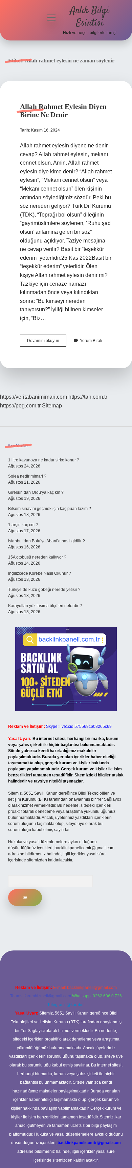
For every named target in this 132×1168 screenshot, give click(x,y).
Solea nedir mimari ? (27, 476)
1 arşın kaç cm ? (23, 524)
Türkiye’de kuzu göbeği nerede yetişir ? (44, 589)
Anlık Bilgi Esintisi (89, 17)
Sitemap (52, 405)
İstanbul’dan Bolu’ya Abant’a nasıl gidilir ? (46, 541)
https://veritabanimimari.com (33, 397)
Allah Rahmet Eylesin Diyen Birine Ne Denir (63, 111)
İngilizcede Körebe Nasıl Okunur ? (39, 573)
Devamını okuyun (46, 342)
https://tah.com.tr (87, 397)
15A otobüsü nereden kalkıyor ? (37, 557)
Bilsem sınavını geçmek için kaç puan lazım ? (49, 508)
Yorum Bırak (91, 340)
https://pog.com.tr (20, 405)
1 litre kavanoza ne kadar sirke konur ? (43, 460)
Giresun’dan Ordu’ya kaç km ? (36, 492)
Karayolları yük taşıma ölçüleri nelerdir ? (45, 605)
